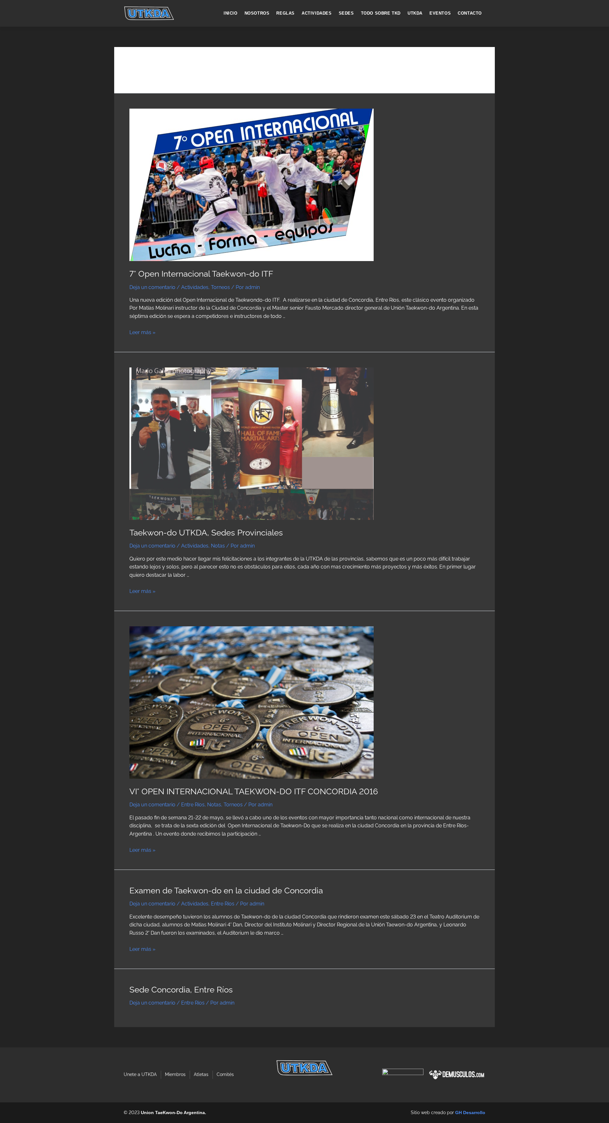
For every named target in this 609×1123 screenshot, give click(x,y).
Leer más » (142, 332)
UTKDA (415, 13)
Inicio (231, 13)
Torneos (220, 287)
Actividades (317, 13)
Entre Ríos (193, 805)
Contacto (470, 13)
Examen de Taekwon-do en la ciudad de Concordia (226, 890)
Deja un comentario (152, 287)
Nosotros (257, 13)
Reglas (285, 13)
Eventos (440, 13)
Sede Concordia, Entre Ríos (181, 989)
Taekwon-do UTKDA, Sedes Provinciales (206, 532)
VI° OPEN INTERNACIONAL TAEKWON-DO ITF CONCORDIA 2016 (253, 791)
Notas (218, 546)
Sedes (346, 13)
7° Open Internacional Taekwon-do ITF (201, 274)
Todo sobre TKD (381, 13)
